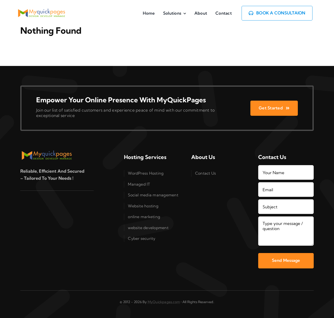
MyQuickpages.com (164, 302)
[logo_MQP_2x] (42, 10)
